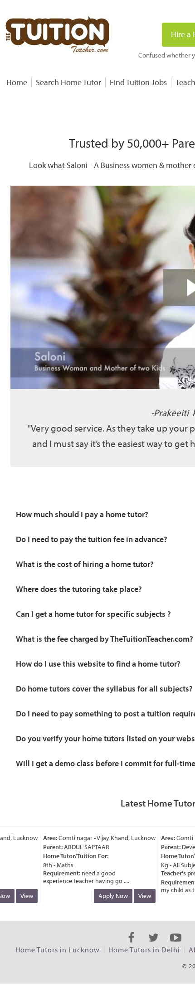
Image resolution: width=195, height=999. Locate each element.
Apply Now (109, 896)
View (23, 896)
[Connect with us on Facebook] (131, 945)
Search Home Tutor (68, 82)
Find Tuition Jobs (138, 82)
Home (16, 82)
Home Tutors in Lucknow (57, 949)
